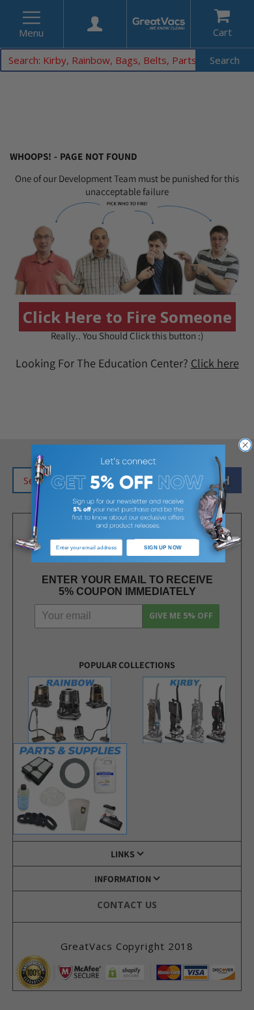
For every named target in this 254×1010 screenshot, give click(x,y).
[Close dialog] (245, 445)
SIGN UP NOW (162, 547)
